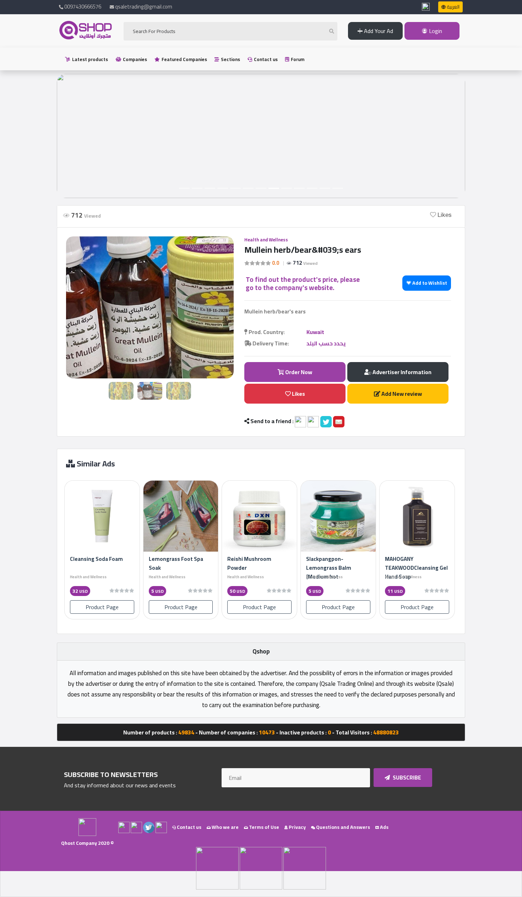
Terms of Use (263, 827)
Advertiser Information (401, 372)
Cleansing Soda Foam (96, 559)
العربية (453, 6)
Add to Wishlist (429, 283)
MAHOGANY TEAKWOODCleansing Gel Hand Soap (416, 568)
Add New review (401, 393)
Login (435, 31)
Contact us (265, 59)
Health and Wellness (266, 239)
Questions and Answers (342, 827)
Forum (297, 59)
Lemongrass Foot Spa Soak (176, 563)
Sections (230, 59)
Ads (383, 827)
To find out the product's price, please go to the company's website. (303, 283)
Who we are (225, 827)
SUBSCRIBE (406, 777)
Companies (134, 59)
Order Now (298, 372)
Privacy (297, 827)
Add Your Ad (378, 31)
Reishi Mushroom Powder (249, 563)
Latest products (89, 59)
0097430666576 (82, 6)
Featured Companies (184, 59)
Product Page (102, 607)
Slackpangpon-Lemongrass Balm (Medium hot (328, 568)
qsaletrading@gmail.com (143, 6)
